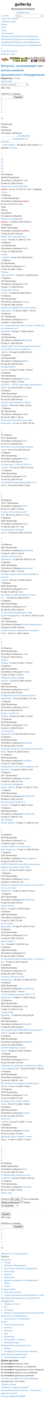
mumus (4, 292)
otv (24, 266)
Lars (24, 840)
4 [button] (1, 109)
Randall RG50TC (8, 366)
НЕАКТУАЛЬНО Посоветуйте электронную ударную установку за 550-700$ (20, 866)
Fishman (5, 272)
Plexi (25, 440)
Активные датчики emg (11, 556)
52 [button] (2, 118)
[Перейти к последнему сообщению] (28, 180)
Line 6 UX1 (6, 1118)
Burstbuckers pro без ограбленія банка (18, 695)
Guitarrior (5, 769)
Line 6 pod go (7, 923)
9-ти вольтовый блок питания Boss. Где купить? (22, 958)
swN (24, 606)
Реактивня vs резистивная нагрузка (17, 446)
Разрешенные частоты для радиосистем (19, 766)
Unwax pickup (7, 1012)
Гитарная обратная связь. (13, 976)
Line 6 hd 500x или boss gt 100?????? (18, 994)
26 (2, 171)
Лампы (4, 254)
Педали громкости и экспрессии (15, 846)
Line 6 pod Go (7, 730)
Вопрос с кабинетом (10, 713)
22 (2, 159)
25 (2, 168)
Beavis (26, 707)
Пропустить (23, 12)
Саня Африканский (10, 1068)
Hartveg (4, 662)
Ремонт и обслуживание (12, 218)
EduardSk (5, 1015)
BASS (3, 908)
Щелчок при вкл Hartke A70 (13, 802)
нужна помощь (7, 905)
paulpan (26, 1112)
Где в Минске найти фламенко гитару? (18, 594)
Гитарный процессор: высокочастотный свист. (22, 748)
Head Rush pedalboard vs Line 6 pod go (18, 307)
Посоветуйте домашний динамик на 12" (19, 482)
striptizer (4, 405)
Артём (4, 1050)
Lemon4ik (5, 1178)
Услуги (4, 192)
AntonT (4, 1032)
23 (2, 162)
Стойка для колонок (10, 289)
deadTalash (6, 698)
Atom (3, 751)
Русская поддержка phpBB (13, 1396)
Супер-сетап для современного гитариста (20, 630)
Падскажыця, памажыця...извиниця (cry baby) (21, 1065)
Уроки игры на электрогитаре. (14, 186)
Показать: (5, 1198)
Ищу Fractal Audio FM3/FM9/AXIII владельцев (21, 1029)
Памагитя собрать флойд (12, 677)
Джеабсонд (28, 550)
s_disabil (5, 257)
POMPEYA (6, 890)
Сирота (4, 870)
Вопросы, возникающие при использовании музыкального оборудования (23, 70)
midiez (25, 414)
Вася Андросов (8, 849)
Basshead (5, 331)
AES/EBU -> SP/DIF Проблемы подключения (21, 384)
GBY (25, 476)
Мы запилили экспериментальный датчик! (20, 1083)
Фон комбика (7, 819)
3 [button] (1, 106)
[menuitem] (9, 18)
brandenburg (6, 979)
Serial (3, 239)
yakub (3, 532)
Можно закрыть (8, 941)
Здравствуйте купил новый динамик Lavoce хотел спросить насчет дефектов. (21, 347)
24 (2, 165)
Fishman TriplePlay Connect (13, 1047)
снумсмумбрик (8, 144)
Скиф (25, 180)
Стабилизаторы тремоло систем (15, 1175)
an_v (3, 597)
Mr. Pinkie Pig (29, 796)
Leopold (4, 580)
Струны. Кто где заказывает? (14, 511)
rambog (4, 1121)
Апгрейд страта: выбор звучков (15, 1101)
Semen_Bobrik (7, 787)
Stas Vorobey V (7, 275)
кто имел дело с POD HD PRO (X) (16, 464)
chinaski (16, 78)
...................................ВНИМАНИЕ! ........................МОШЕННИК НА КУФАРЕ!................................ (15, 138)
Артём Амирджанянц (10, 615)
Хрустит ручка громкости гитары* (16, 402)
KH (2, 961)
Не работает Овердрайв (12, 784)
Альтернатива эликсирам (12, 529)
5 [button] (1, 112)
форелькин (6, 310)
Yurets (25, 1077)
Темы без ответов (9, 51)
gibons (5, 352)
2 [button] (1, 103)
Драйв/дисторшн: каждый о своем (16, 1136)
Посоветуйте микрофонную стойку (16, 612)
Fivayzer (4, 805)
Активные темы (8, 54)
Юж (2, 514)
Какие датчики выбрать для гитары (17, 420)
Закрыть (5, 659)
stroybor (4, 680)
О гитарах (13, 147)
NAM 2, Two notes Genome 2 (13, 236)
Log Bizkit (27, 760)
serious (4, 189)
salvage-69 (27, 1041)
